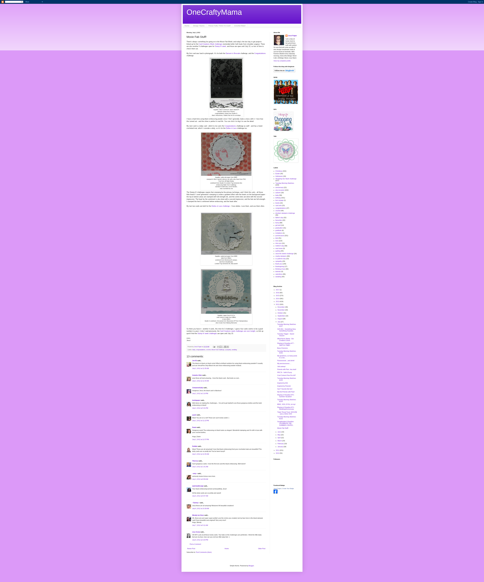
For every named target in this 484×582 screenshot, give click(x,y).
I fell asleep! (281, 366)
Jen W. (194, 360)
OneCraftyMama (214, 12)
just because (279, 236)
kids (276, 238)
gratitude (278, 230)
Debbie (194, 446)
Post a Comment (195, 544)
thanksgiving (279, 266)
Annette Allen (197, 375)
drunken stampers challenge (285, 213)
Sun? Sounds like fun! (284, 389)
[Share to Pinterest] (227, 346)
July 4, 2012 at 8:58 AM (200, 479)
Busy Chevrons (282, 348)
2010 (278, 453)
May (279, 435)
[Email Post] (214, 346)
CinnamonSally (197, 388)
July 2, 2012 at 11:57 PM (200, 439)
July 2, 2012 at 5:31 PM (200, 408)
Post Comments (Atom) (204, 552)
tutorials (278, 271)
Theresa (195, 461)
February (281, 444)
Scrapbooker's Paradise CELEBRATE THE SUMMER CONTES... (285, 423)
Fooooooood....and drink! (285, 360)
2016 (278, 293)
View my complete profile (282, 61)
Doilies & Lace (231, 128)
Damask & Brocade (233, 53)
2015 (278, 295)
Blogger (251, 566)
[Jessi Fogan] (276, 493)
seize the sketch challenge (284, 254)
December (281, 307)
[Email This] (218, 346)
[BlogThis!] (220, 346)
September (281, 316)
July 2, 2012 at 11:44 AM (200, 381)
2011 (278, 450)
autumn (278, 193)
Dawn (194, 427)
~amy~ (194, 473)
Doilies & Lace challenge (221, 206)
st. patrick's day (280, 259)
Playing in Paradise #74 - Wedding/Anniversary (286, 408)
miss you (278, 243)
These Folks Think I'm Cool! (219, 26)
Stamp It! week (220, 46)
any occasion (279, 190)
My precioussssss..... (284, 363)
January (280, 447)
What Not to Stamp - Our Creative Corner (285, 339)
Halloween (279, 176)
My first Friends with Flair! (286, 392)
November (281, 310)
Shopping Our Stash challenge (285, 179)
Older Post (261, 548)
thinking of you (280, 269)
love (276, 241)
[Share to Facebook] (225, 346)
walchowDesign (197, 486)
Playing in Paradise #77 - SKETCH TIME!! (286, 344)
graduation (279, 228)
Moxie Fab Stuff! (282, 428)
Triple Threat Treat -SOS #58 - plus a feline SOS (287, 413)
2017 (278, 290)
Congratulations (260, 53)
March (280, 441)
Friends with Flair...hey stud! (286, 369)
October (280, 313)
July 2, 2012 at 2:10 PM (200, 393)
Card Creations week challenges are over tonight (237, 331)
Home (187, 26)
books (277, 203)
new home (279, 248)
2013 (278, 301)
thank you (278, 264)
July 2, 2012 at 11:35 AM (200, 368)
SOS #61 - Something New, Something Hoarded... (286, 330)
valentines (278, 274)
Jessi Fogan (292, 36)
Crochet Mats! (240, 26)
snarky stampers (281, 256)
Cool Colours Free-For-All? (286, 375)
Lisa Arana (196, 532)
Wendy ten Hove (198, 515)
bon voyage (279, 200)
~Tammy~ (195, 503)
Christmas (278, 171)
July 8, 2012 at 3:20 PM (200, 540)
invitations (278, 233)
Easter (277, 174)
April (279, 438)
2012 (278, 304)
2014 (278, 299)
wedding (234, 349)
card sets (278, 205)
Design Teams (198, 26)
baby (193, 349)
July (279, 322)
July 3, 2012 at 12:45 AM (200, 454)
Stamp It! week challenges (207, 333)
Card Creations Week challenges (211, 44)
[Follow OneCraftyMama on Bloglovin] (284, 72)
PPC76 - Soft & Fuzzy (284, 372)
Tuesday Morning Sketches (284, 183)
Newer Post (191, 548)
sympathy (228, 349)
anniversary (279, 187)
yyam (194, 415)
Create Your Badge (288, 488)
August (280, 319)
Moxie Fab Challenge (217, 349)
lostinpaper (196, 400)
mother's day (279, 246)
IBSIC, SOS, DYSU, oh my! (286, 404)
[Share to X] (223, 346)
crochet (208, 349)
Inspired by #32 (282, 383)
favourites (278, 220)
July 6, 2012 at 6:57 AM (200, 496)
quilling (277, 251)
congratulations (200, 349)
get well (278, 225)
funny (277, 223)
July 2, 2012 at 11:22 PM (200, 420)
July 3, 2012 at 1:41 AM (200, 467)
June (279, 432)
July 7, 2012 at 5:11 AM (200, 525)
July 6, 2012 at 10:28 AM (200, 508)
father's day (279, 217)
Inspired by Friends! (284, 386)
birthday (278, 198)
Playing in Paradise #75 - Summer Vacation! (286, 396)
